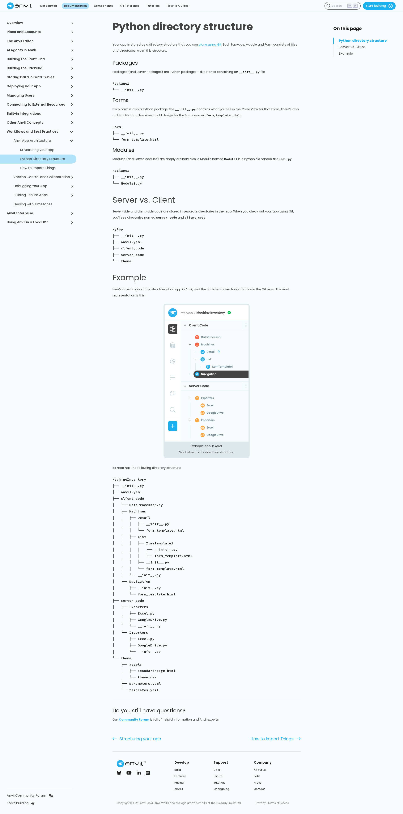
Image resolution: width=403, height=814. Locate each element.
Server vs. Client (144, 199)
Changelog (221, 789)
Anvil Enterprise (20, 213)
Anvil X (178, 789)
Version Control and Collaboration (41, 176)
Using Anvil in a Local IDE (27, 222)
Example (129, 277)
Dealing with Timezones (32, 204)
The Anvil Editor (20, 41)
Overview (15, 22)
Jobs (257, 776)
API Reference (129, 6)
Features (180, 776)
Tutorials (153, 6)
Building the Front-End (26, 59)
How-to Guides (177, 6)
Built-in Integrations (24, 113)
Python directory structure (183, 26)
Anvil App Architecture (32, 140)
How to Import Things (38, 167)
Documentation (75, 6)
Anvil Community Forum (26, 795)
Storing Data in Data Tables (30, 77)
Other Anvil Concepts (25, 122)
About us (260, 770)
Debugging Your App (30, 186)
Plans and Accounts (24, 31)
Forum (218, 776)
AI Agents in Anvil (21, 50)
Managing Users (20, 95)
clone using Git (210, 44)
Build (177, 770)
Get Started (48, 6)
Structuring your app (37, 149)
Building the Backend (24, 68)
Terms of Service (278, 803)
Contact (259, 789)
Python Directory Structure (42, 158)
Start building (376, 6)
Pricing (179, 782)
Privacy (261, 803)
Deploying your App (24, 86)
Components (103, 6)
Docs (217, 770)
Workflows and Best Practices (32, 131)
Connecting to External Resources (36, 104)
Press (257, 782)
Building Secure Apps (30, 195)
